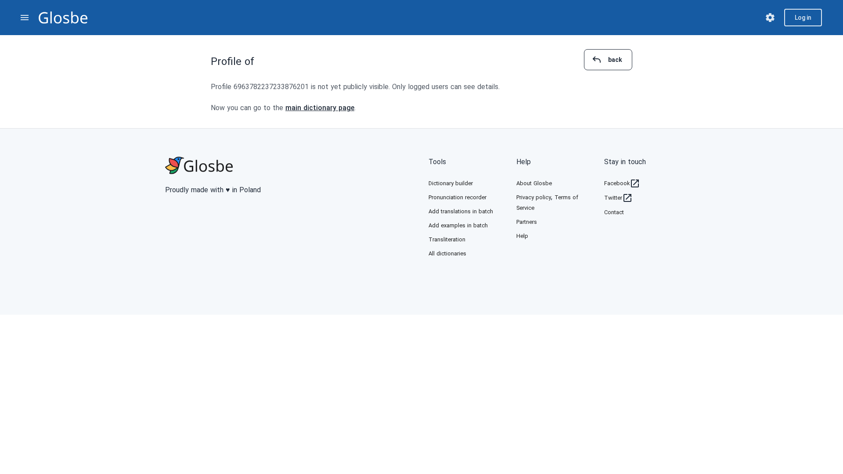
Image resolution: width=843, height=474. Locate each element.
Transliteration (447, 239)
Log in (803, 17)
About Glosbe (534, 183)
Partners (526, 222)
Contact (614, 212)
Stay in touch (625, 162)
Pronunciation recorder (457, 197)
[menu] (24, 17)
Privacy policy (533, 197)
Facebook (617, 183)
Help (523, 162)
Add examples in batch (458, 225)
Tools (437, 162)
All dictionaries (447, 253)
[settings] (770, 17)
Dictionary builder (451, 183)
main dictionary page (319, 108)
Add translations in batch (461, 211)
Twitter (613, 197)
